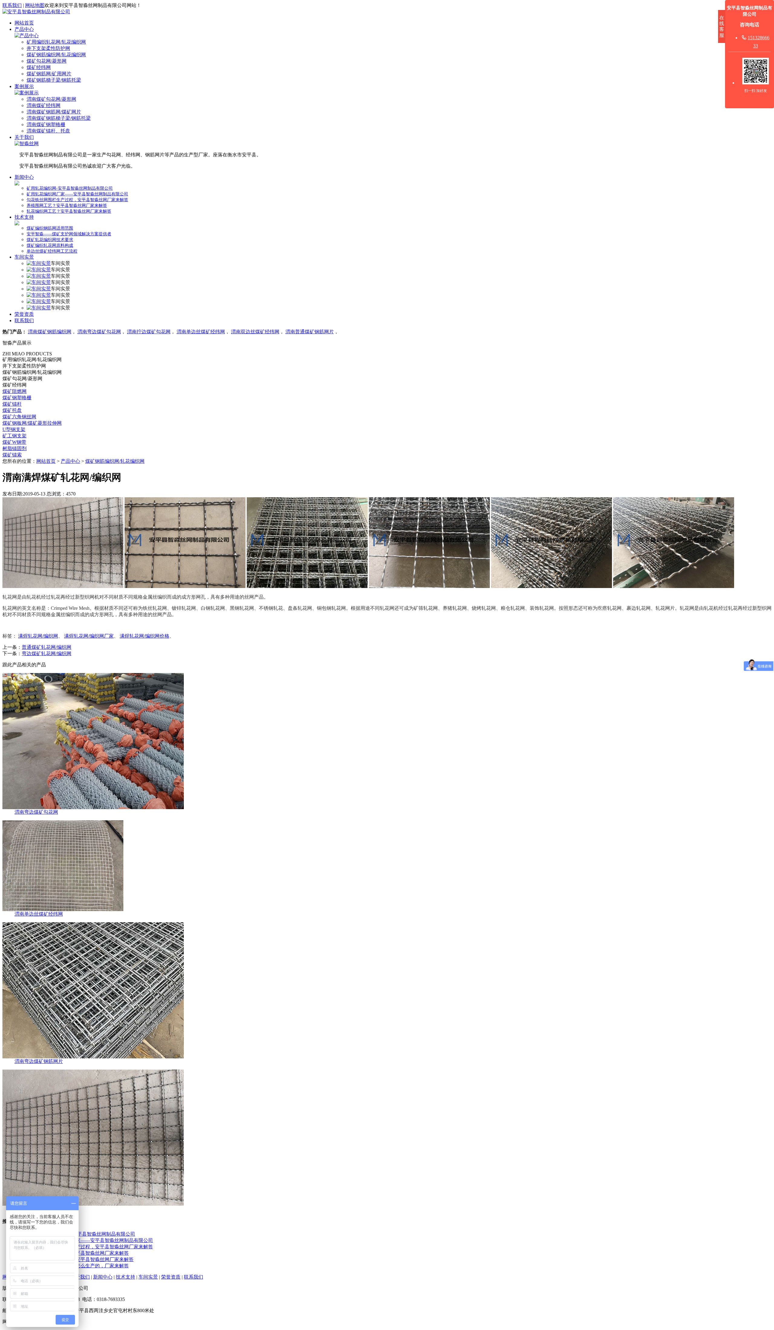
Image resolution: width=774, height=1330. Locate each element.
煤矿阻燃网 (14, 391)
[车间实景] (39, 263)
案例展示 (24, 86)
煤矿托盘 (12, 410)
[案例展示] (27, 92)
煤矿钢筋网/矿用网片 (49, 73)
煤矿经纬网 (39, 67)
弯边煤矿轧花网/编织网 (46, 653)
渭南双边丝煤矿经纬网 (255, 331)
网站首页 (24, 22)
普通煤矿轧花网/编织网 (46, 647)
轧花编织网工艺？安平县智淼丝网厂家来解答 (69, 211)
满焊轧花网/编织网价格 (144, 636)
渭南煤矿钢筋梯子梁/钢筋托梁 (59, 118)
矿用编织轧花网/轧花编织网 (56, 41)
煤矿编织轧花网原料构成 (50, 245)
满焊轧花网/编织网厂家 (89, 636)
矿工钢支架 (14, 435)
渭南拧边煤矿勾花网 (149, 331)
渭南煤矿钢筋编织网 (49, 331)
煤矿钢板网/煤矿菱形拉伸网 (32, 423)
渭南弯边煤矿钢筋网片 (39, 1061)
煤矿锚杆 (12, 404)
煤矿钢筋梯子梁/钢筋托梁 (54, 80)
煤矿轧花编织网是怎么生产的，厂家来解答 (83, 1265)
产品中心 (24, 29)
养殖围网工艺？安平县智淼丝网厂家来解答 (67, 205)
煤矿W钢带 (14, 442)
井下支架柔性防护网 (48, 48)
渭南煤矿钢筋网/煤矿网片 (54, 111)
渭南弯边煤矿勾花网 (99, 331)
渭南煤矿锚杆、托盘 (48, 130)
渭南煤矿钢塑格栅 (46, 124)
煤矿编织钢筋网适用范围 (50, 228)
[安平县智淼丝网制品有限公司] (36, 11)
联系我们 (12, 5)
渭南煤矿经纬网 (43, 105)
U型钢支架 (13, 429)
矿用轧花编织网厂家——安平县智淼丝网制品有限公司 (77, 194)
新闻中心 (24, 177)
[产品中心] (27, 35)
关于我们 (24, 137)
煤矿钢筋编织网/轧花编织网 (56, 54)
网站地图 (34, 5)
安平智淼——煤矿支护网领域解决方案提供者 (69, 234)
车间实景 (24, 257)
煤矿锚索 (12, 454)
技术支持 (24, 217)
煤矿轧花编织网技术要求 (50, 239)
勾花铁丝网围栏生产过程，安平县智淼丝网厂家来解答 (77, 200)
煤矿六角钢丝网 (19, 416)
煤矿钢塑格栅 (16, 397)
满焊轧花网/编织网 (38, 636)
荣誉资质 (24, 314)
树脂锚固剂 (14, 448)
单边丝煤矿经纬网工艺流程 (52, 251)
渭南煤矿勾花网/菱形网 (51, 99)
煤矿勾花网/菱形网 (47, 61)
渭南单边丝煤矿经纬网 (201, 331)
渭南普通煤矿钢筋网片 (309, 331)
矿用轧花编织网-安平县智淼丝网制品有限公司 (70, 188)
